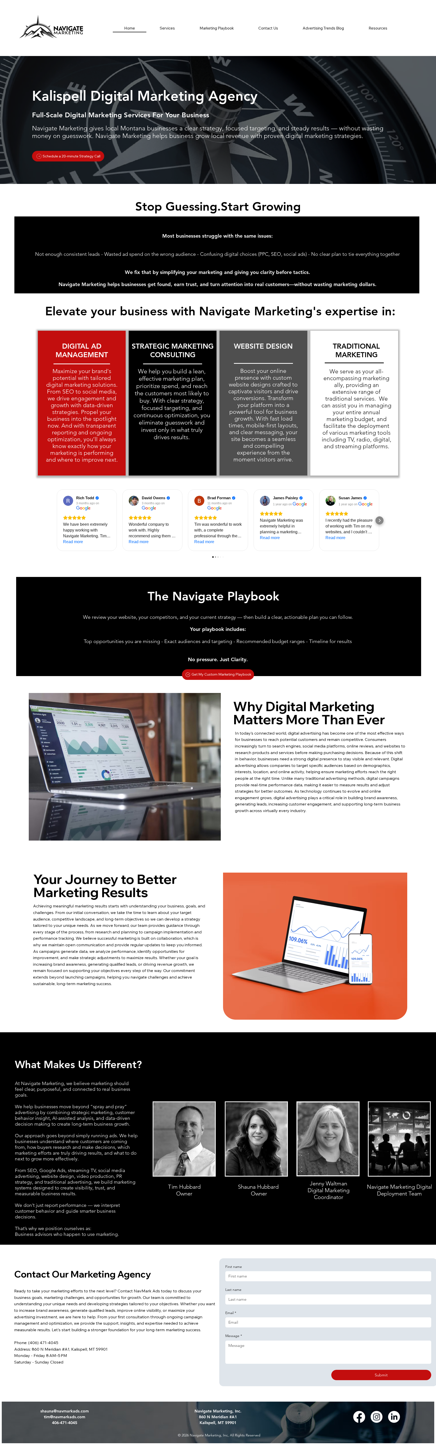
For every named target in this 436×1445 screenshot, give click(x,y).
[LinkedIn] (394, 1417)
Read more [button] (73, 542)
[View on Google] (68, 501)
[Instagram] (377, 1417)
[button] (378, 28)
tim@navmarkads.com (64, 1416)
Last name (233, 1289)
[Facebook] (359, 1417)
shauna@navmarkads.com (64, 1411)
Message (233, 1335)
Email (230, 1313)
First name (233, 1266)
